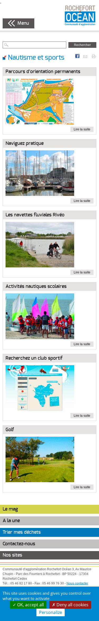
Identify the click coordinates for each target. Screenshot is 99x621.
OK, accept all (30, 605)
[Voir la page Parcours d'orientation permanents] (40, 102)
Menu (23, 23)
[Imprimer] (93, 56)
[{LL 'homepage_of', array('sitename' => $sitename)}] (80, 15)
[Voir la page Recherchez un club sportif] (40, 389)
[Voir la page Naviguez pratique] (40, 174)
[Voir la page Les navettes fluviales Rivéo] (40, 246)
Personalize (50, 612)
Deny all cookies (71, 605)
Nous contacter (77, 583)
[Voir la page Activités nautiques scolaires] (40, 317)
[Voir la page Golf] (40, 460)
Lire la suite (82, 129)
